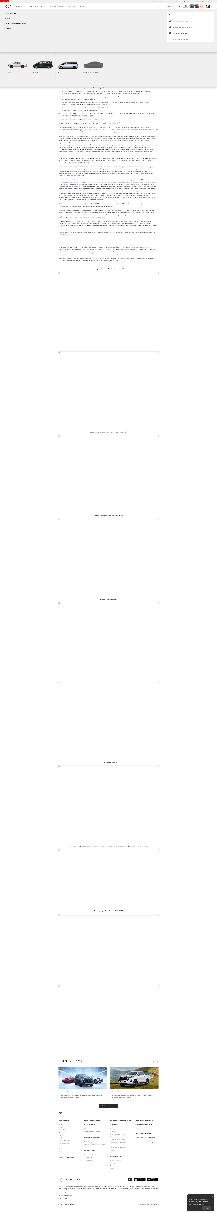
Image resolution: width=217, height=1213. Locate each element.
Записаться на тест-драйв (181, 21)
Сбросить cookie (62, 1198)
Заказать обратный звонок (204, 1)
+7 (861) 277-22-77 (186, 1)
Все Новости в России (108, 1106)
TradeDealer (155, 1204)
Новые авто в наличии (180, 15)
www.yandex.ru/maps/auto (97, 251)
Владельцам (20, 2)
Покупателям (9, 2)
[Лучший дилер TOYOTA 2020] (196, 6)
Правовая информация (64, 1192)
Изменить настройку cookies (65, 1195)
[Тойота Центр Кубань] (186, 6)
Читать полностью (193, 1208)
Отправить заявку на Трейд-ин (182, 27)
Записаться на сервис (180, 33)
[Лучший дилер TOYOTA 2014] (191, 6)
